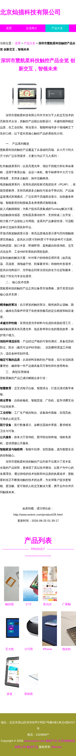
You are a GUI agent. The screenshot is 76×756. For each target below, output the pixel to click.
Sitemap (56, 746)
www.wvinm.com (34, 740)
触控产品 (51, 740)
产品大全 (57, 28)
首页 (9, 28)
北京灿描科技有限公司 (30, 12)
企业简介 (31, 28)
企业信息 (37, 35)
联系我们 (11, 35)
